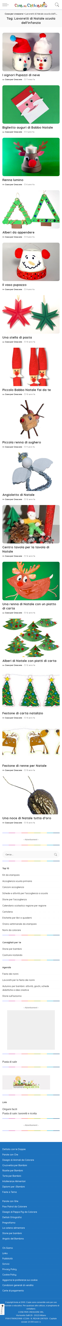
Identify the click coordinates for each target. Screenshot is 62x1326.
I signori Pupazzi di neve (21, 75)
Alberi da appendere (18, 232)
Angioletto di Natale (18, 495)
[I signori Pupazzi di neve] (31, 52)
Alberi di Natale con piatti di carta (29, 661)
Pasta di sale (9, 1061)
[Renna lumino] (31, 157)
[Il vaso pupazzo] (31, 262)
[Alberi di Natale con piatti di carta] (31, 638)
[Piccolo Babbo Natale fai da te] (31, 367)
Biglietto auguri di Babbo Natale (27, 127)
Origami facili (9, 1109)
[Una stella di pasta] (31, 314)
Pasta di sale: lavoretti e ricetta (19, 1113)
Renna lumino (12, 180)
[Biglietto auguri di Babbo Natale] (31, 104)
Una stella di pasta (17, 337)
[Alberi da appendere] (31, 209)
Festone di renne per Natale (24, 766)
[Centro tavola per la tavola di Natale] (31, 524)
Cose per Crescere (13, 79)
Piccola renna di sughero (21, 442)
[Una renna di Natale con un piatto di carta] (31, 581)
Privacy (1, 1310)
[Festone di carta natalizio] (31, 690)
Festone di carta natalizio (22, 713)
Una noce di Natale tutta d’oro (26, 818)
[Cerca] (56, 4)
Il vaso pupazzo (14, 285)
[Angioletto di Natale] (31, 472)
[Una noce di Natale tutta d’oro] (31, 795)
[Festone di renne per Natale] (31, 743)
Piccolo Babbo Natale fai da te (26, 390)
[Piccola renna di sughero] (31, 419)
